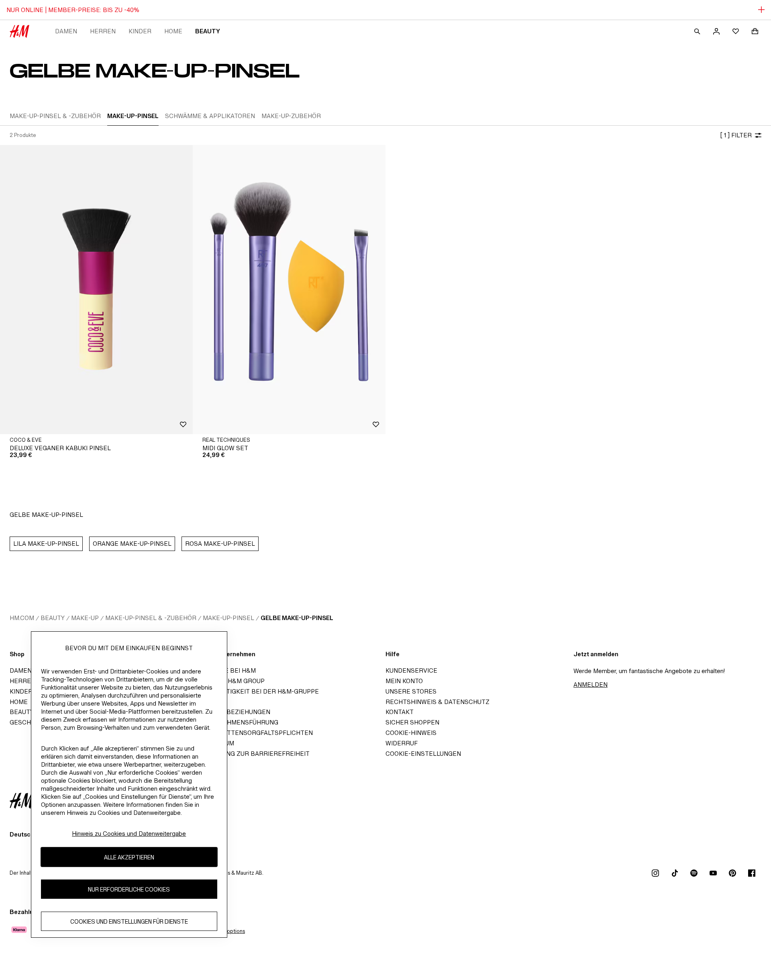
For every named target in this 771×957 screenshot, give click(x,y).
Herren (103, 31)
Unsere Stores (411, 691)
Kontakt (400, 711)
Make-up (85, 617)
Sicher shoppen (412, 722)
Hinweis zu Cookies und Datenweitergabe (129, 833)
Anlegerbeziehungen (234, 711)
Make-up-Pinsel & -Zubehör (150, 617)
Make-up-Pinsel (228, 617)
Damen (66, 31)
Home (173, 31)
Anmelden (590, 684)
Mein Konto (404, 680)
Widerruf (402, 743)
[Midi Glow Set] (289, 289)
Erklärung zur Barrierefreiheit (254, 753)
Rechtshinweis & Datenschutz (438, 701)
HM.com (22, 617)
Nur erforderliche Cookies (129, 889)
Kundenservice (411, 670)
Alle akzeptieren (129, 857)
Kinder (139, 31)
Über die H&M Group (231, 680)
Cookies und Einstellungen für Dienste (129, 921)
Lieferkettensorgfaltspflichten (255, 732)
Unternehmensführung (238, 722)
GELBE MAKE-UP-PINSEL (297, 617)
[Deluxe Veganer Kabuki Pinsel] (96, 289)
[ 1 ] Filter (736, 135)
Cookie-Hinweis (411, 732)
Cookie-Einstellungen (423, 753)
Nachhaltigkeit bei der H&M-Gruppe (258, 691)
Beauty (207, 31)
